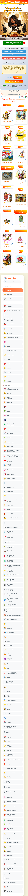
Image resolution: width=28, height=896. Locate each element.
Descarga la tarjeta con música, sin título (14, 58)
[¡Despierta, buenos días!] (7, 220)
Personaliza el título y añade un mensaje (13, 43)
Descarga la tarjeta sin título (13, 54)
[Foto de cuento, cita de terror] (20, 177)
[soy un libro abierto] (20, 221)
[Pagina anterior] (1, 96)
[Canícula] (20, 137)
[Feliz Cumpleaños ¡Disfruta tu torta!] (7, 115)
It (27, 97)
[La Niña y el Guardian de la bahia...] (20, 157)
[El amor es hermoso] (7, 240)
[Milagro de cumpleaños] (7, 261)
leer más (14, 86)
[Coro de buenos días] (7, 157)
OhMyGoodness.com (14, 94)
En (22, 5)
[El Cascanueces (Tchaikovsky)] (20, 240)
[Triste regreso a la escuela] (7, 178)
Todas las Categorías (14, 81)
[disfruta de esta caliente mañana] (7, 199)
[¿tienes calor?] (7, 137)
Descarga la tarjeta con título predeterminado (14, 51)
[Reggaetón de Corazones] (20, 261)
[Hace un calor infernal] (20, 200)
